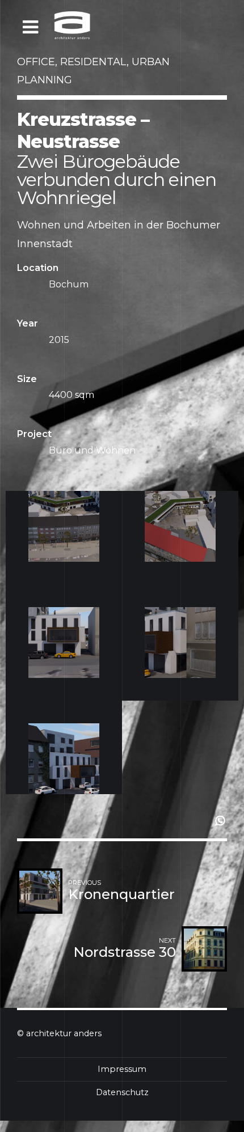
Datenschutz (122, 1092)
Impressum (122, 1069)
